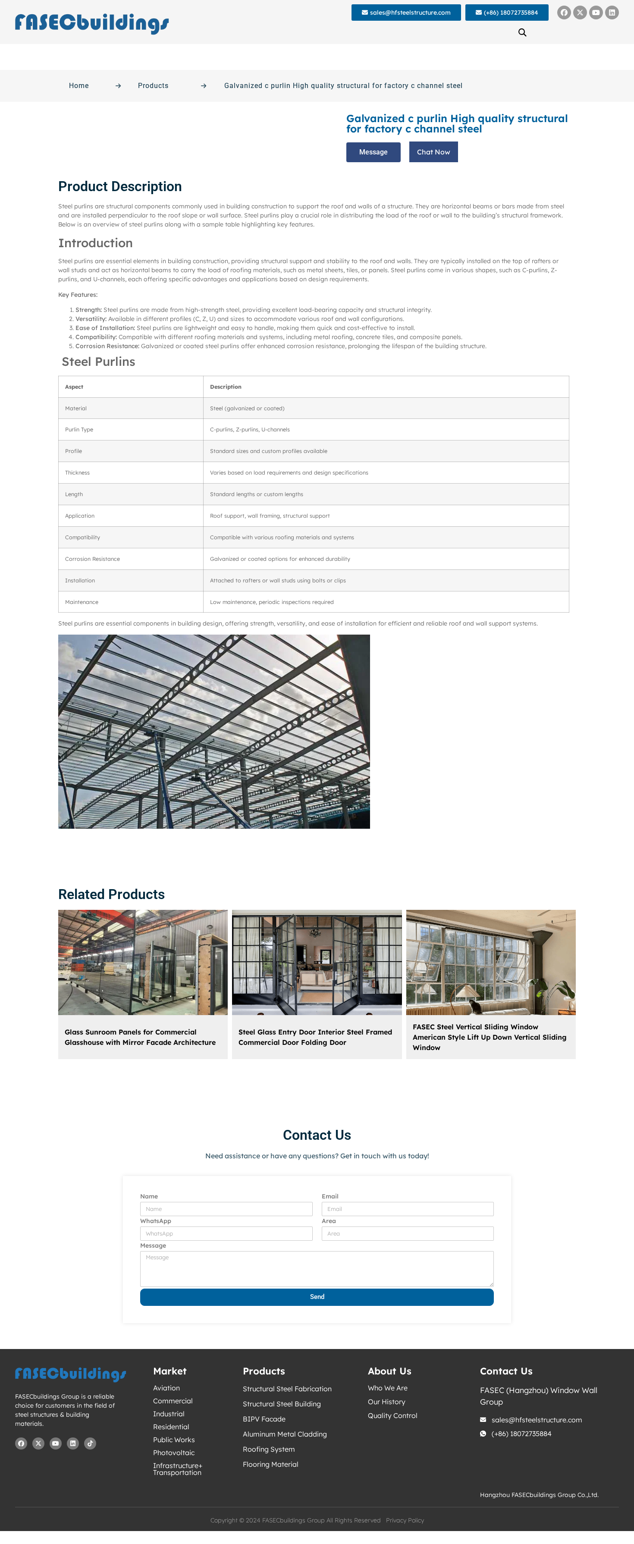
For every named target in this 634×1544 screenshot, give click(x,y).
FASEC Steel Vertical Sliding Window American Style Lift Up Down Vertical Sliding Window (490, 1037)
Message (153, 1245)
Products (153, 86)
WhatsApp (155, 1221)
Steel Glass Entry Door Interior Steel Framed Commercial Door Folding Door (315, 1037)
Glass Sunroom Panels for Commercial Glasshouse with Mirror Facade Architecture (140, 1037)
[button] (522, 32)
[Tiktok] (90, 1443)
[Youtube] (596, 12)
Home (79, 86)
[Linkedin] (612, 12)
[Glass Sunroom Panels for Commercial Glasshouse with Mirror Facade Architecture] (143, 963)
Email (330, 1196)
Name (149, 1196)
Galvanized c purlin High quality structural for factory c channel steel (343, 86)
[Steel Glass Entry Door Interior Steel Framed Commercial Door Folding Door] (317, 963)
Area (329, 1221)
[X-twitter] (580, 12)
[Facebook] (564, 12)
